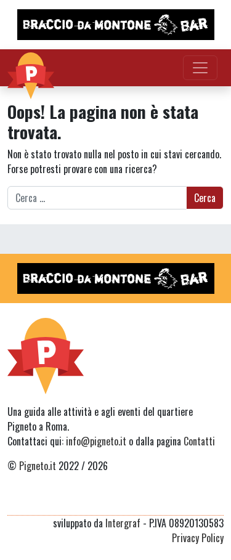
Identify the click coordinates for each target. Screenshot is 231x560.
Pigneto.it (37, 465)
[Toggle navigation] (200, 67)
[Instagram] (192, 500)
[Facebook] (216, 500)
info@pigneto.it (96, 441)
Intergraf (122, 523)
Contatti (199, 441)
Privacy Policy (198, 537)
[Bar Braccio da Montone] (115, 24)
